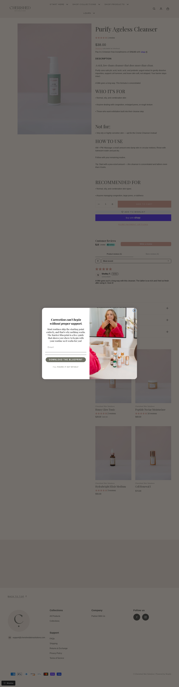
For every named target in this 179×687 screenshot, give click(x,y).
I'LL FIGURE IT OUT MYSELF (66, 367)
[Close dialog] (134, 310)
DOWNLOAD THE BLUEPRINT (66, 360)
